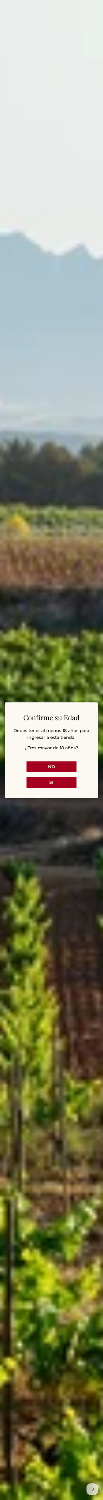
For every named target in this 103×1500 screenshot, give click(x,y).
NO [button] (51, 766)
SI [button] (51, 782)
